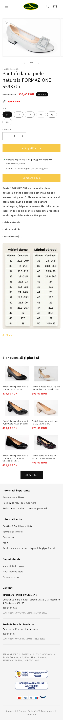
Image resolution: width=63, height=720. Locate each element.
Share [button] (9, 335)
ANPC (6, 542)
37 (29, 114)
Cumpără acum (32, 177)
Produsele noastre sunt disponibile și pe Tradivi (29, 548)
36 (18, 114)
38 (43, 115)
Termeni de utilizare (13, 497)
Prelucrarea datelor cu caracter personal (25, 508)
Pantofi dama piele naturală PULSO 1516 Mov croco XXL (45, 456)
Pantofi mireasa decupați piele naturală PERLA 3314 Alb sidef (46, 387)
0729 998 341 (9, 633)
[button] (6, 6)
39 (52, 114)
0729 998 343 (10, 607)
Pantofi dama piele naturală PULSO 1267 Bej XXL (45, 422)
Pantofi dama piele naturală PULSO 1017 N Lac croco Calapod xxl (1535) (15, 458)
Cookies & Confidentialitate (17, 526)
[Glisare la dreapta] (39, 62)
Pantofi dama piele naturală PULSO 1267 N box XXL (15, 387)
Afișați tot (32, 475)
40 (7, 122)
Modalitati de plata (13, 571)
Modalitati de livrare (14, 565)
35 (7, 114)
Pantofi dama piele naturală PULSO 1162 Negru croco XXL (16, 422)
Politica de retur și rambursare (19, 502)
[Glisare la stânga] (24, 62)
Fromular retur (11, 577)
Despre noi (8, 537)
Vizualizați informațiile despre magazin (27, 168)
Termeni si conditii (13, 531)
